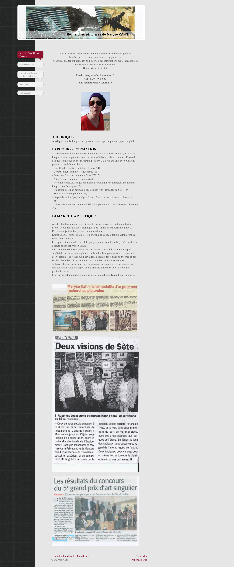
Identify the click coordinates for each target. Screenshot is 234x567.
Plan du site (83, 556)
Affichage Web (139, 559)
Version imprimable (65, 556)
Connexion (141, 556)
